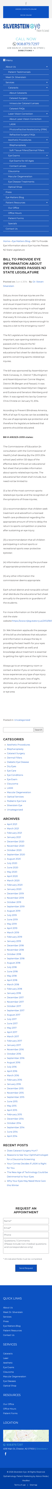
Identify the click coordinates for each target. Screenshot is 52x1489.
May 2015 (12, 1105)
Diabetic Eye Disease (18, 762)
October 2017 (14, 1006)
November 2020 (15, 846)
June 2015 (12, 1101)
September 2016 (15, 1058)
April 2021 (12, 824)
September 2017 (15, 1010)
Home (6, 241)
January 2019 (14, 941)
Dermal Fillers (14, 757)
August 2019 (13, 911)
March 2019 (13, 932)
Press (9, 192)
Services (10, 82)
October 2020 (14, 850)
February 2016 (14, 1079)
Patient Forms (16, 218)
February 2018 (14, 989)
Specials (12, 223)
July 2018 (12, 967)
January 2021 (14, 837)
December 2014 (15, 1118)
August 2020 (14, 859)
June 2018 (12, 971)
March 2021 (13, 828)
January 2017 (14, 1045)
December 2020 (15, 841)
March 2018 (13, 984)
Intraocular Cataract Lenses (24, 103)
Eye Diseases (9, 1381)
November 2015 (15, 1092)
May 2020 (12, 872)
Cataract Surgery (18, 98)
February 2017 (14, 1041)
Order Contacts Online (26, 9)
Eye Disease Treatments (21, 181)
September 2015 (15, 1097)
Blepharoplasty (17, 145)
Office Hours (15, 213)
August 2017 (13, 1015)
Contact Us (12, 228)
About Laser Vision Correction (25, 119)
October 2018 (14, 954)
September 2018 (15, 958)
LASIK (12, 124)
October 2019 (14, 902)
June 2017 (12, 1023)
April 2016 (12, 1071)
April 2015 (12, 1110)
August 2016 (13, 1062)
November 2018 (15, 950)
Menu (9, 60)
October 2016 (14, 1054)
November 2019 (15, 898)
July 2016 (12, 1067)
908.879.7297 (28, 44)
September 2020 (16, 854)
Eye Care (11, 770)
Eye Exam (12, 779)
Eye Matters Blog (15, 197)
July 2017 (12, 1019)
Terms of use (20, 1485)
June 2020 (12, 867)
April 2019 (12, 928)
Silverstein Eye (14, 805)
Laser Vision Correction (20, 113)
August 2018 (13, 963)
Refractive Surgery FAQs (22, 134)
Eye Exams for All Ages (21, 161)
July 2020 (12, 863)
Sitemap (33, 1485)
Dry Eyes (11, 766)
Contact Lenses (17, 166)
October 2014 (14, 1123)
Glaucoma (13, 171)
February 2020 (15, 885)
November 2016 (15, 1049)
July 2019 (12, 915)
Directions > (42, 1449)
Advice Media (42, 1476)
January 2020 (14, 889)
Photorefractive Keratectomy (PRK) (28, 129)
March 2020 (13, 880)
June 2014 (12, 1131)
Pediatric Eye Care (16, 801)
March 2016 (13, 1075)
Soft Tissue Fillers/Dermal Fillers (26, 150)
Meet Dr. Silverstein (16, 77)
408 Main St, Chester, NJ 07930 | (26, 49)
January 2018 (14, 993)
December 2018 (15, 945)
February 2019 (14, 937)
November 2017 (15, 1002)
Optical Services (15, 796)
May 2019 (12, 924)
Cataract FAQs (17, 108)
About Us (11, 66)
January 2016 (14, 1084)
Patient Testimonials (19, 72)
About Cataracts (18, 93)
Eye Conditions (15, 775)
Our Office (13, 208)
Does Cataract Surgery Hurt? (22, 1150)
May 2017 (12, 1028)
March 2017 (13, 1036)
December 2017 (15, 997)
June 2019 (12, 919)
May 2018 (12, 976)
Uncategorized (22, 720)
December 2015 (15, 1088)
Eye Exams (14, 155)
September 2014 (15, 1127)
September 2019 (15, 906)
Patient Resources (15, 202)
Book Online (26, 15)
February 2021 (14, 833)
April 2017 (12, 1032)
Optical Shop (15, 187)
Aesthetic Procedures (19, 140)
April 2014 (12, 1136)
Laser (5, 1358)
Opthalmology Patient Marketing (18, 1476)
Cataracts (13, 87)
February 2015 (14, 1114)
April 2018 (12, 980)
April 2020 (12, 876)
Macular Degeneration (20, 176)
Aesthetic (8, 1363)
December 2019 (15, 893)
